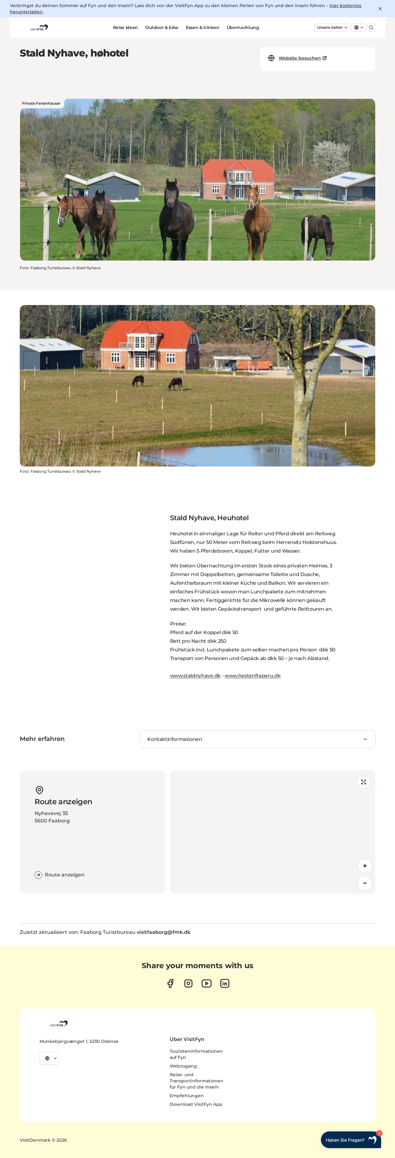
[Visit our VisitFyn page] (170, 983)
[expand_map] (363, 782)
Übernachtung (243, 27)
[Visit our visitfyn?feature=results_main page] (206, 983)
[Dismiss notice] (380, 9)
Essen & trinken (202, 27)
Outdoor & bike (161, 27)
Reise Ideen (125, 27)
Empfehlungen (187, 1095)
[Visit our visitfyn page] (188, 983)
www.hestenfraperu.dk (253, 676)
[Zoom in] (364, 866)
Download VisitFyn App (196, 1104)
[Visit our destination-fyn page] (224, 983)
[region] (272, 832)
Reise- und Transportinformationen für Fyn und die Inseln (196, 1081)
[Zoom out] (364, 883)
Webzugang (183, 1066)
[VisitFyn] (58, 1023)
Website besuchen (300, 58)
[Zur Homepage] (38, 27)
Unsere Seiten (330, 27)
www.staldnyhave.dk (195, 676)
